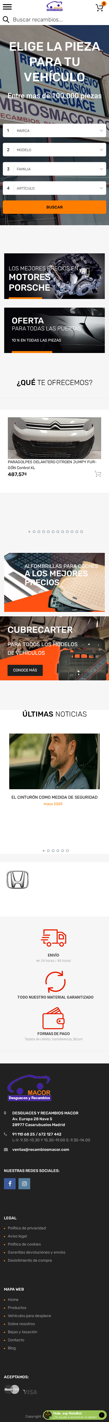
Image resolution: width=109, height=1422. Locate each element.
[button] (28, 531)
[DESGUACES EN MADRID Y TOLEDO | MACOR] (54, 6)
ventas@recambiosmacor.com (40, 1149)
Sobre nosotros (21, 1324)
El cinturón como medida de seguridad (54, 797)
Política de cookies (24, 1244)
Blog (12, 1348)
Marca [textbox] (23, 131)
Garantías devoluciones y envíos (36, 1252)
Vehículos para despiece (29, 1315)
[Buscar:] (46, 20)
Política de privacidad (27, 1228)
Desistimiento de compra (30, 1260)
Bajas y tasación (22, 1332)
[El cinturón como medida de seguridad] (54, 761)
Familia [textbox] (24, 169)
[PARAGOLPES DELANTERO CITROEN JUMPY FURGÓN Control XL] (54, 438)
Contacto (16, 1340)
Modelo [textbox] (24, 150)
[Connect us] (10, 1183)
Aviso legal (17, 1236)
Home (13, 1299)
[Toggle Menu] (7, 8)
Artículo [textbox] (26, 188)
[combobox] (54, 130)
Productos (17, 1307)
